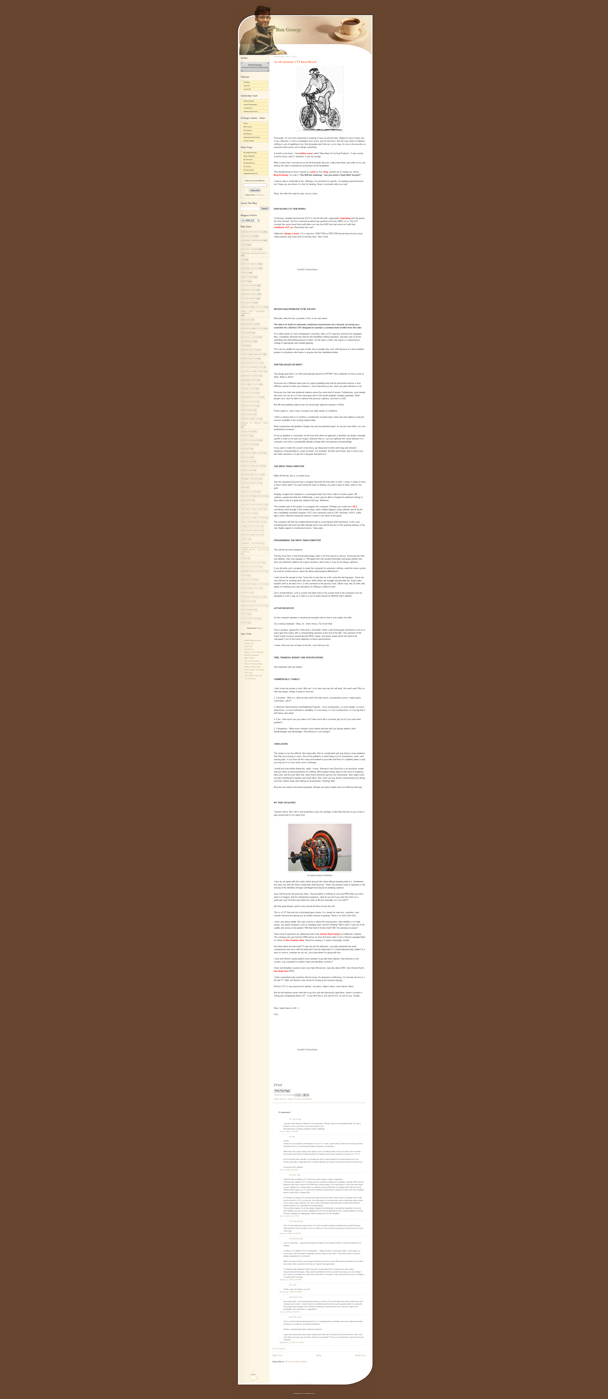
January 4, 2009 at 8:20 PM (290, 1233)
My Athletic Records (250, 152)
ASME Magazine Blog (252, 640)
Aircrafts (246, 449)
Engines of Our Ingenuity (253, 652)
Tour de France (249, 402)
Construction (248, 513)
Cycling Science (249, 393)
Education (246, 457)
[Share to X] (301, 1095)
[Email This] (295, 1095)
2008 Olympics (247, 414)
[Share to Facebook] (304, 1095)
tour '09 (245, 614)
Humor (244, 245)
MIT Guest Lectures (252, 661)
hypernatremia (248, 597)
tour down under (250, 618)
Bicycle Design (281, 175)
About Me (247, 86)
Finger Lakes (247, 461)
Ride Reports (248, 134)
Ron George (288, 29)
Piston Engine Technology (254, 670)
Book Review (247, 453)
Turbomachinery (249, 101)
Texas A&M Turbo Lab (253, 675)
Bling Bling (246, 328)
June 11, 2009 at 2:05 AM (289, 1312)
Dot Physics (249, 649)
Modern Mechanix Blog (253, 664)
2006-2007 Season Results (253, 505)
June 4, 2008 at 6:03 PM (288, 1170)
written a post (306, 153)
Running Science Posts (251, 111)
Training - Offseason (251, 543)
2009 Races (246, 419)
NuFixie (322, 1144)
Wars (243, 571)
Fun (243, 260)
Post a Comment (278, 1348)
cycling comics (248, 389)
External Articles (250, 268)
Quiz (243, 479)
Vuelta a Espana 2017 (250, 567)
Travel (244, 558)
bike (290, 1285)
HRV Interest (248, 127)
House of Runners (249, 156)
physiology (260, 605)
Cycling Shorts (249, 298)
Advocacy (246, 320)
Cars (257, 419)
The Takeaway (250, 678)
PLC (355, 506)
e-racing (261, 584)
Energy (261, 371)
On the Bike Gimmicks (251, 530)
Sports (254, 380)
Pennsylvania (247, 470)
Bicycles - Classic (250, 337)
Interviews (246, 333)
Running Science (249, 294)
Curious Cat (249, 643)
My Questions (248, 303)
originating (345, 218)
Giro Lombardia (248, 522)
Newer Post (360, 1355)
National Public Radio (252, 667)
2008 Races (259, 354)
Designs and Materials (303, 1099)
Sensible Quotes (249, 350)
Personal (246, 474)
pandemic (261, 496)
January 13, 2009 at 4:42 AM (290, 1280)
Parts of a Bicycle (250, 264)
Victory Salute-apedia (252, 562)
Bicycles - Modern (287, 1099)
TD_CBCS (293, 1119)
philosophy (247, 500)
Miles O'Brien (249, 658)
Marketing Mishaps (250, 376)
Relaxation (246, 535)
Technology (247, 371)
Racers (244, 281)
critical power (248, 580)
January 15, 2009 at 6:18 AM (290, 1292)
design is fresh (291, 233)
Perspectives (247, 236)
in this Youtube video (293, 940)
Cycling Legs (247, 517)
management (247, 601)
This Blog (247, 82)
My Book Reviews (249, 163)
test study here (281, 971)
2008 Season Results (251, 363)
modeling (246, 605)
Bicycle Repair (248, 367)
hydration (246, 592)
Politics (258, 474)
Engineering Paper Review (252, 137)
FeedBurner (260, 195)
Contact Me (247, 89)
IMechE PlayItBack (251, 655)
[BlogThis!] (298, 1095)
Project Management (250, 104)
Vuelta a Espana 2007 (250, 483)
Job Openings (254, 526)
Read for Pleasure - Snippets (254, 312)
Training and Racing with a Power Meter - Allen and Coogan (254, 550)
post (313, 172)
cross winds (247, 584)
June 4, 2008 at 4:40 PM (288, 1131)
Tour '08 (256, 384)
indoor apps (247, 496)
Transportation (249, 406)
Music (244, 380)
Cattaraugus (247, 341)
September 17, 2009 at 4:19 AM (291, 1342)
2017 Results (247, 509)
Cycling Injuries (249, 285)
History (245, 273)
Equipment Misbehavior (252, 240)
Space (258, 535)
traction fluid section (330, 934)
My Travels (247, 166)
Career (260, 453)
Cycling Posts (248, 108)
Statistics (246, 436)
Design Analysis (248, 324)
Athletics (260, 307)
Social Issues (247, 431)
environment (247, 410)
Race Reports (248, 130)
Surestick (292, 1175)
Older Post (277, 1355)
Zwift (244, 487)
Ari (290, 1137)
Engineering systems (251, 397)
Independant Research (251, 173)
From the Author (249, 359)
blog (325, 172)
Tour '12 (245, 539)
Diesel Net (248, 646)
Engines (262, 517)
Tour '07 (245, 354)
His (242, 526)
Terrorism (254, 479)
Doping (260, 328)
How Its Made (247, 277)
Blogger (259, 628)
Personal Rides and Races (254, 253)
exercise (245, 588)
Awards (261, 509)
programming (248, 610)
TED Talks (248, 673)
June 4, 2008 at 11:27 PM (289, 1216)
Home (318, 1355)
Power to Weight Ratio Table (254, 424)
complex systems (249, 492)
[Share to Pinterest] (307, 1095)
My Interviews (248, 159)
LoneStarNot (294, 1239)
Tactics (245, 384)
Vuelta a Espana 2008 (250, 440)
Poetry (246, 123)
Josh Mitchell (294, 1221)
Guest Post (247, 466)
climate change (248, 444)
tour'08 (245, 623)
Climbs (244, 346)
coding (244, 575)
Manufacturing (248, 290)
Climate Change (249, 141)
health (257, 588)
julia (262, 597)
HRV (262, 522)
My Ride (259, 466)
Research (246, 307)
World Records (258, 571)
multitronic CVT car (283, 227)
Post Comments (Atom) (296, 1361)
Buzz (261, 367)
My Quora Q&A (249, 170)
